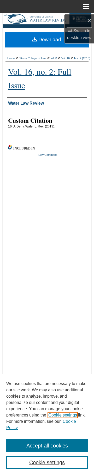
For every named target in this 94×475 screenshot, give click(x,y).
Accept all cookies (47, 446)
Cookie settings (62, 415)
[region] (47, 424)
